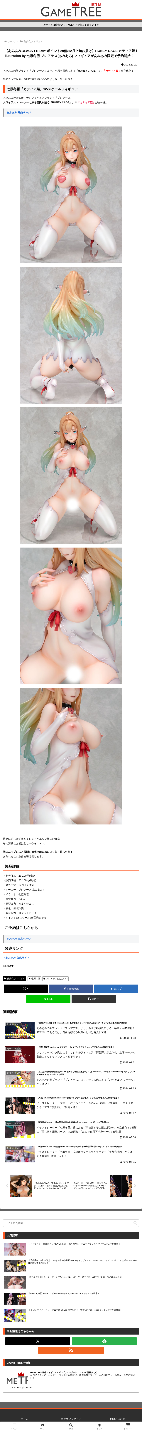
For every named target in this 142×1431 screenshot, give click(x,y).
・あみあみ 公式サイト (16, 957)
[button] (94, 999)
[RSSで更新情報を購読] (71, 1350)
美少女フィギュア (16, 978)
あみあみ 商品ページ (19, 112)
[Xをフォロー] (37, 1341)
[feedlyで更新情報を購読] (104, 1341)
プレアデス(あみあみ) (56, 978)
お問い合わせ (117, 1418)
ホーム (24, 1418)
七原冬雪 (35, 978)
